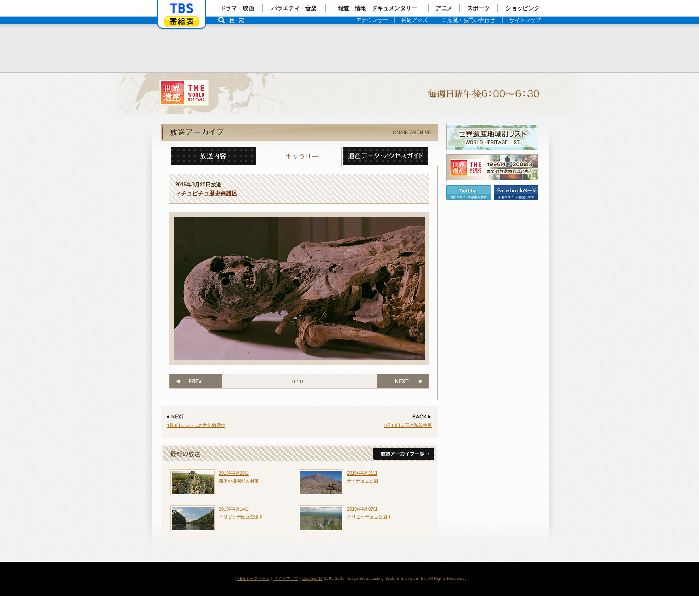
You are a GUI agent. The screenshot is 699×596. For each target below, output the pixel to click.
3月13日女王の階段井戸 (408, 425)
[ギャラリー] (299, 156)
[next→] (403, 381)
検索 (238, 20)
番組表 (181, 21)
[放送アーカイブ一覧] (403, 454)
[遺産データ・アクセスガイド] (385, 156)
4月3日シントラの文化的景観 (196, 425)
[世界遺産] (349, 93)
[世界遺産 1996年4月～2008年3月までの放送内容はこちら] (492, 167)
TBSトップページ (253, 578)
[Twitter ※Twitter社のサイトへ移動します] (468, 192)
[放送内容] (213, 156)
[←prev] (195, 381)
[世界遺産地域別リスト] (492, 137)
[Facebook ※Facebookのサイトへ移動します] (516, 192)
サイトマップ (286, 578)
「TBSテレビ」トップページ (181, 8)
